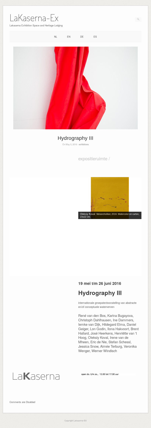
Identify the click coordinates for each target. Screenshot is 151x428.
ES (95, 36)
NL (55, 36)
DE (82, 36)
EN (68, 36)
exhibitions (84, 144)
